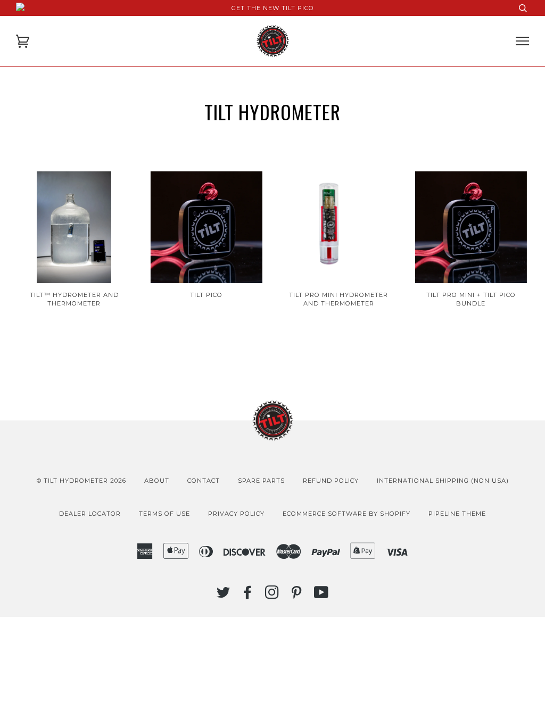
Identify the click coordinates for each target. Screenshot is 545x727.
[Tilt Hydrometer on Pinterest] (297, 595)
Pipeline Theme (457, 513)
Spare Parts (261, 480)
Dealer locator (90, 513)
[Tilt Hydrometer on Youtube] (321, 595)
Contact (203, 480)
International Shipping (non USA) (443, 480)
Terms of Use (164, 513)
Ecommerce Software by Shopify (346, 513)
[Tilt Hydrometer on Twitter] (223, 595)
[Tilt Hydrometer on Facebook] (248, 595)
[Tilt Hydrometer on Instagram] (272, 595)
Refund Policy (331, 480)
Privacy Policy (236, 513)
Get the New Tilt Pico (273, 8)
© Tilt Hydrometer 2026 (81, 480)
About (156, 480)
